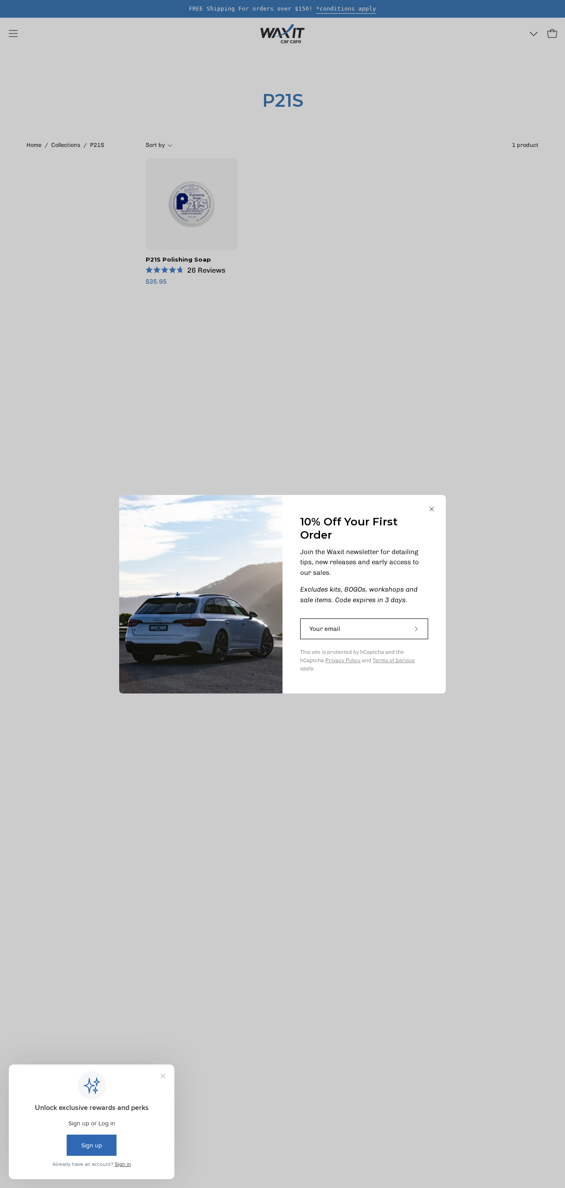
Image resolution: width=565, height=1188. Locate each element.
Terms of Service (394, 660)
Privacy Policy (343, 660)
